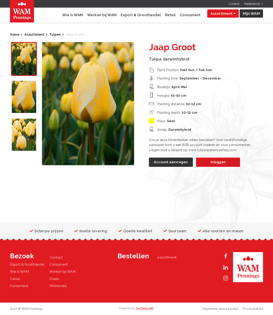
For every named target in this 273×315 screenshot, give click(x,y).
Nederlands (252, 3)
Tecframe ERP (145, 308)
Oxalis (54, 279)
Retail (170, 15)
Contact (234, 3)
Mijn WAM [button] (251, 13)
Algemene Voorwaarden (220, 308)
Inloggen (218, 162)
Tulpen (55, 34)
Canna (15, 279)
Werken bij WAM (102, 15)
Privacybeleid (253, 308)
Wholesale (58, 286)
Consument (190, 15)
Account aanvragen (171, 162)
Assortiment (221, 13)
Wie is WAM (72, 15)
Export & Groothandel (141, 15)
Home (14, 34)
